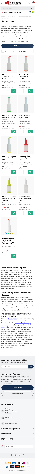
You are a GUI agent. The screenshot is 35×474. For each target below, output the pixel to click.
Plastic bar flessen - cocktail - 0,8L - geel (9, 157)
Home (3, 16)
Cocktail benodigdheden (25, 16)
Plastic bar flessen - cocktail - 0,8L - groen (9, 117)
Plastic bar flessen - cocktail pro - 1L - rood (25, 157)
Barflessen (7, 18)
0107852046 (9, 418)
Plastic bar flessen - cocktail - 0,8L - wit (25, 117)
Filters (16, 45)
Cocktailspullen (12, 319)
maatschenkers (6, 325)
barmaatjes (27, 323)
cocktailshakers (19, 323)
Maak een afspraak (17, 393)
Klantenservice (17, 387)
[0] (33, 3)
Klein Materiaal (11, 16)
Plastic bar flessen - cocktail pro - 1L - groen (9, 198)
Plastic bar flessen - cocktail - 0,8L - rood (9, 76)
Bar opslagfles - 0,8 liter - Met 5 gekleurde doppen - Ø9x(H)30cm (9, 241)
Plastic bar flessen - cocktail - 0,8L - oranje (25, 76)
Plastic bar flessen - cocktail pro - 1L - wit (25, 198)
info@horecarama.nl (11, 423)
